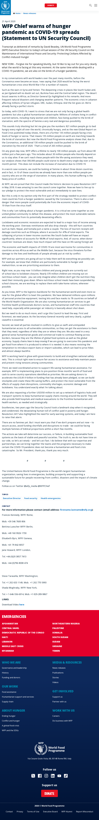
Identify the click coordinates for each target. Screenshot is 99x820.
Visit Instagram (46, 776)
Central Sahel (10, 628)
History (5, 672)
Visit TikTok (66, 776)
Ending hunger (8, 716)
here (21, 604)
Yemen (56, 650)
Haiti (5, 637)
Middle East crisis (12, 646)
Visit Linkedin (53, 776)
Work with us (63, 710)
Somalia (57, 632)
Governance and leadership (14, 668)
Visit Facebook (40, 776)
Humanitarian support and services (18, 696)
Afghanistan (10, 623)
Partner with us (59, 701)
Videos (55, 682)
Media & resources (67, 662)
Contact (9, 811)
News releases (29, 13)
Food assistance (9, 692)
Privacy (20, 811)
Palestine (58, 628)
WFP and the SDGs (10, 730)
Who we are (11, 662)
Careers (56, 716)
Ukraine (57, 646)
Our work (10, 686)
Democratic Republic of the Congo (23, 632)
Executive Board (50, 811)
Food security (30, 498)
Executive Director (12, 498)
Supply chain (7, 701)
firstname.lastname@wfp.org (76, 509)
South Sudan (60, 637)
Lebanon (7, 641)
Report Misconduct (84, 811)
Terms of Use (33, 811)
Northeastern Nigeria (66, 623)
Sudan (56, 641)
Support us (57, 696)
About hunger (13, 710)
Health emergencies (51, 498)
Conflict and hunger (11, 720)
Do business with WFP (62, 720)
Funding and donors (11, 677)
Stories (55, 677)
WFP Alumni (66, 811)
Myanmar (8, 650)
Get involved (62, 691)
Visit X (33, 776)
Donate (50, 5)
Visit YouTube (59, 776)
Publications (58, 672)
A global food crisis (10, 725)
